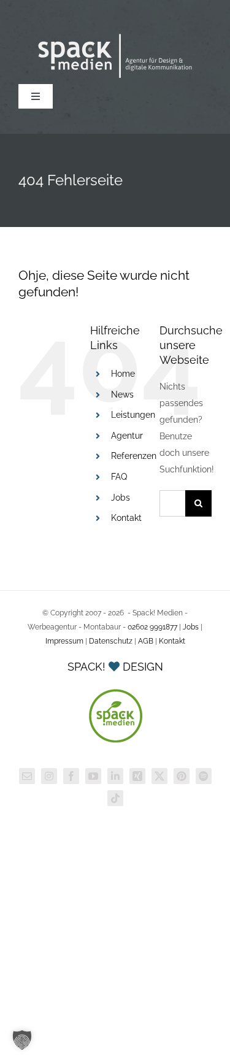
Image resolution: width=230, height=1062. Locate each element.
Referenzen (133, 456)
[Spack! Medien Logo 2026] (115, 35)
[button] (22, 1040)
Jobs (120, 497)
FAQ (119, 477)
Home (123, 374)
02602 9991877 (152, 627)
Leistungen (133, 415)
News (122, 394)
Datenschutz (110, 641)
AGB (145, 641)
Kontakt (126, 518)
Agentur (127, 436)
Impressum (64, 641)
